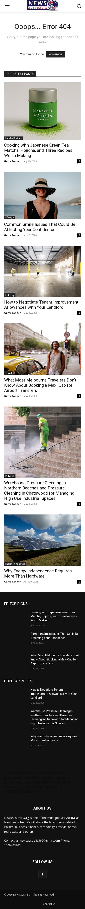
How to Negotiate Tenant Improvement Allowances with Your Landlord (41, 305)
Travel (8, 373)
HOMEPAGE (55, 54)
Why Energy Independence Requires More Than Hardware (38, 573)
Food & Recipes (13, 138)
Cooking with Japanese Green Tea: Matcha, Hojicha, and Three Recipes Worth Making (38, 150)
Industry (9, 295)
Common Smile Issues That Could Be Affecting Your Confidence (39, 227)
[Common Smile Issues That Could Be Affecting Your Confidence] (42, 195)
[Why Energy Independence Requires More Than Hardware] (42, 540)
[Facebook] (42, 874)
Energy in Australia (15, 563)
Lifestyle (9, 217)
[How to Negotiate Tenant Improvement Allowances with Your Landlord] (42, 271)
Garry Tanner (12, 161)
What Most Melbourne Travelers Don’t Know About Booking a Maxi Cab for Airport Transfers (40, 385)
